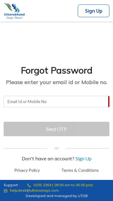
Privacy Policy (27, 170)
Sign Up (93, 11)
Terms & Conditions (80, 170)
